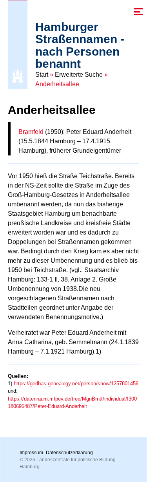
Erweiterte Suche (79, 74)
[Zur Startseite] (17, 76)
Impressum (31, 452)
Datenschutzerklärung (69, 452)
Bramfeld (31, 131)
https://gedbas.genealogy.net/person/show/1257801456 (76, 383)
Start (41, 74)
